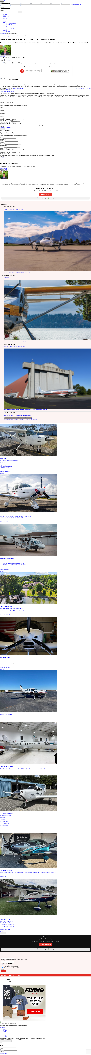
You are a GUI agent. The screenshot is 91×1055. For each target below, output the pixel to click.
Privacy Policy (6, 1035)
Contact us (8, 89)
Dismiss (2, 128)
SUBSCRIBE (9, 977)
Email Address (4, 960)
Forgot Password (3, 1053)
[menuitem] (47, 14)
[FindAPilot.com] (15, 6)
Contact (4, 1031)
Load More (3, 933)
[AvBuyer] (45, 4)
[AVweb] (35, 4)
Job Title (1, 116)
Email (1, 107)
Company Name (3, 118)
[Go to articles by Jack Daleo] (45, 50)
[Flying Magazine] (5, 4)
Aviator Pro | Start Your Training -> (18, 88)
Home (1, 34)
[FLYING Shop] (25, 6)
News (10, 36)
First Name (2, 110)
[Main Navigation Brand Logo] (5, 9)
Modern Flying (5, 34)
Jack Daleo (2, 56)
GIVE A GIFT (10, 981)
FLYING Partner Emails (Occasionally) (11, 967)
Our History (5, 1030)
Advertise (5, 1029)
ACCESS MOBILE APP (12, 982)
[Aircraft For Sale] (15, 4)
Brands (2, 2)
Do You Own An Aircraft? (5, 120)
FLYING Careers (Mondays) (8, 965)
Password (2, 113)
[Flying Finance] (5, 6)
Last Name (2, 112)
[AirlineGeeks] (25, 4)
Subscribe (2, 168)
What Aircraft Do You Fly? (5, 122)
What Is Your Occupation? (5, 119)
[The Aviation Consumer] (76, 4)
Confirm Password (4, 115)
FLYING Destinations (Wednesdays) (10, 966)
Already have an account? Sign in (6, 127)
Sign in (5, 168)
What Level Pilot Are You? (5, 123)
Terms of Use (5, 1032)
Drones (10, 34)
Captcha (2, 969)
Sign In (2, 1051)
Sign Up (2, 126)
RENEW (8, 979)
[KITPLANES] (55, 4)
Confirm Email (3, 109)
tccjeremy (9, 60)
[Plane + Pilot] (66, 4)
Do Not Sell (5, 1036)
